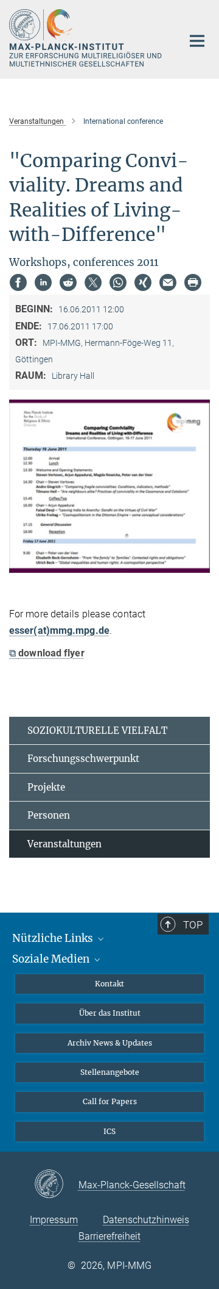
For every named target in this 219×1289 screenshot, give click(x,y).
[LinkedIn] (43, 282)
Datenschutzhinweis (146, 1220)
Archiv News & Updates (110, 1042)
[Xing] (143, 282)
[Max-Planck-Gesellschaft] (56, 1184)
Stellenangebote (109, 1072)
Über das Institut (110, 1013)
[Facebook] (18, 282)
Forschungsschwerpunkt (83, 758)
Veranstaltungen (64, 844)
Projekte (46, 787)
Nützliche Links (54, 938)
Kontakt (109, 983)
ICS (109, 1131)
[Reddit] (68, 282)
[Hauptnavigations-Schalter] (197, 41)
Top (193, 925)
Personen (48, 815)
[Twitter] (93, 282)
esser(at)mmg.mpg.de (59, 630)
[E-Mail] (168, 282)
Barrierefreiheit (109, 1236)
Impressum (54, 1220)
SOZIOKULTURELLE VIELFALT (97, 730)
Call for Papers (110, 1101)
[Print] (193, 282)
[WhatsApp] (118, 282)
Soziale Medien (52, 959)
